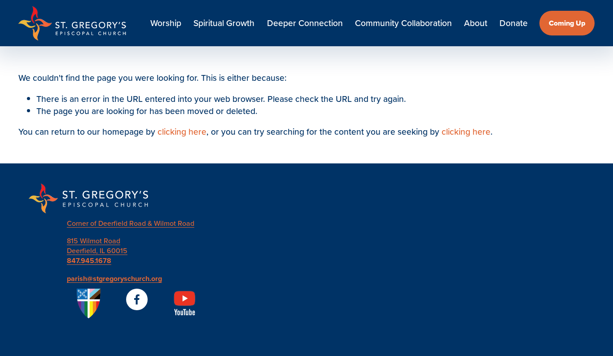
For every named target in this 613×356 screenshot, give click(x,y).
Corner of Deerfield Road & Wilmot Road (130, 223)
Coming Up (567, 23)
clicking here (182, 131)
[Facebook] (137, 299)
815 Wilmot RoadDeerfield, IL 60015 (97, 245)
